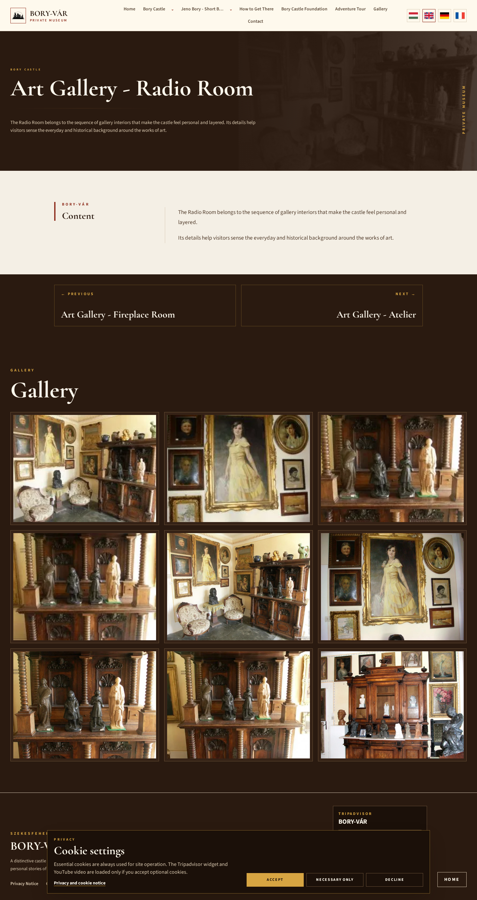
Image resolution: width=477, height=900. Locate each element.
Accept (275, 879)
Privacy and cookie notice (79, 883)
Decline (394, 879)
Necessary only (335, 879)
